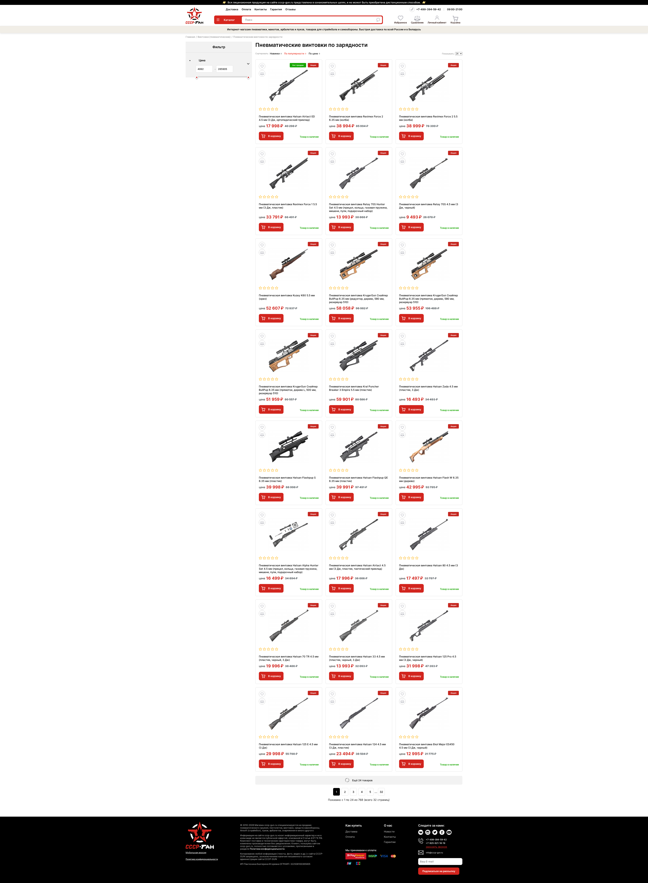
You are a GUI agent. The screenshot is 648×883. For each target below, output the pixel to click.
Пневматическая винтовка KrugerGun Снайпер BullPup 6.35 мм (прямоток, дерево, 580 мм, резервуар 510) (428, 299)
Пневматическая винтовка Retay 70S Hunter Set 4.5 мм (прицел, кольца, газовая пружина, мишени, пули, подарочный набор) (358, 208)
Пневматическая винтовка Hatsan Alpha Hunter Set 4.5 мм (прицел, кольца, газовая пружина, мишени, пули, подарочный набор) (288, 569)
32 (381, 792)
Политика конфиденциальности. (267, 848)
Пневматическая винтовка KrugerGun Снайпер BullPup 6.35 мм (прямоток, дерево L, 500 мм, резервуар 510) (288, 390)
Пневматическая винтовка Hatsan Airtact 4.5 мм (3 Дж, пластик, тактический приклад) (357, 567)
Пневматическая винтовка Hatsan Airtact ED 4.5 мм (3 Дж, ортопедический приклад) (287, 118)
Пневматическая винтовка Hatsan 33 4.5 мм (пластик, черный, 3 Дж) (357, 658)
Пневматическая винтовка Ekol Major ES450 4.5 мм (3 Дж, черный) (426, 746)
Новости (389, 831)
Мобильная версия (196, 852)
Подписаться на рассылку (438, 871)
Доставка (232, 9)
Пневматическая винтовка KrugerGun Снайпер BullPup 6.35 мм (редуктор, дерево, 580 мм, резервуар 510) (358, 299)
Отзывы (290, 9)
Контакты (260, 9)
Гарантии (390, 842)
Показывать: (448, 53)
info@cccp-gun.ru (434, 852)
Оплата (246, 9)
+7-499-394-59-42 (428, 9)
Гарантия (276, 9)
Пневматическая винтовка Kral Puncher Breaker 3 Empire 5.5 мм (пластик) (354, 388)
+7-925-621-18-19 (435, 843)
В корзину (274, 136)
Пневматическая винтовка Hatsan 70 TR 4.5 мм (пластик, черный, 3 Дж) (288, 658)
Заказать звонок (436, 847)
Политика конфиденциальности (202, 859)
